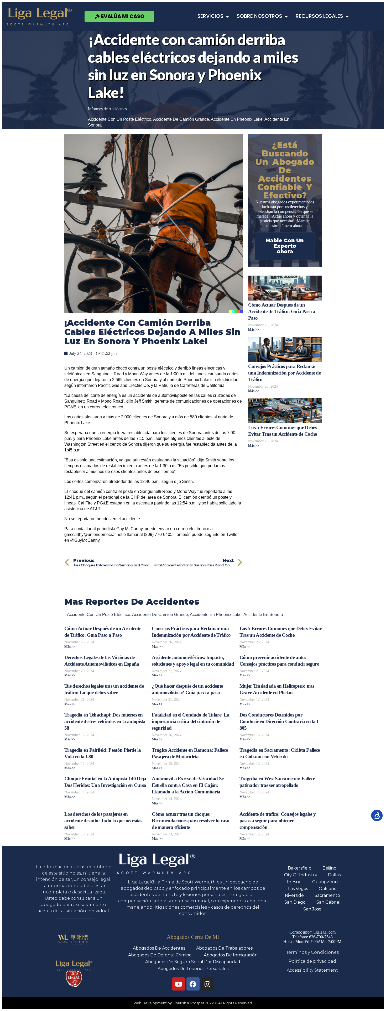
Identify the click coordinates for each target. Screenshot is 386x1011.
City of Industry (300, 874)
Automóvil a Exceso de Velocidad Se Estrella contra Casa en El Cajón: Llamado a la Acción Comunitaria (187, 785)
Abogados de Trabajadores (224, 948)
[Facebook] (193, 984)
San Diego (295, 902)
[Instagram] (207, 984)
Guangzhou (325, 881)
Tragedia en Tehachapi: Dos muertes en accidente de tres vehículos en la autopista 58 (104, 721)
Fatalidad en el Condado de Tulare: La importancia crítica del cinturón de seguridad (190, 721)
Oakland (328, 888)
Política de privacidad (312, 961)
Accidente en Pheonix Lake (237, 119)
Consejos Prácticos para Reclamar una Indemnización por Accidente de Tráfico (284, 373)
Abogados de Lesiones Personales (193, 968)
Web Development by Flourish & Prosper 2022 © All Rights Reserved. (193, 1003)
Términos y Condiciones (312, 952)
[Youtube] (178, 984)
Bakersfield (300, 868)
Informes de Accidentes (107, 109)
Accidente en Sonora (263, 614)
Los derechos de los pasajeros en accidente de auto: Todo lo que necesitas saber (103, 820)
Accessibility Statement (312, 970)
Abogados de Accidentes (159, 948)
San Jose (312, 909)
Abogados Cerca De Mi (193, 937)
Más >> (253, 329)
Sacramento (327, 895)
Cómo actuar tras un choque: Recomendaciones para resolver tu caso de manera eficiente (190, 820)
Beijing (329, 868)
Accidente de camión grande (181, 119)
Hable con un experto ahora (285, 246)
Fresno (294, 881)
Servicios (210, 16)
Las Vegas (298, 888)
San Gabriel (328, 902)
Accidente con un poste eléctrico (119, 119)
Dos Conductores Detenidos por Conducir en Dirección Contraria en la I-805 (279, 721)
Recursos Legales (319, 16)
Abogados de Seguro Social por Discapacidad (192, 961)
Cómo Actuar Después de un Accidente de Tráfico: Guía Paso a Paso (281, 311)
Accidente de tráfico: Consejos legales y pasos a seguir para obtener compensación (277, 820)
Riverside (294, 895)
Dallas (334, 874)
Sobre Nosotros (259, 16)
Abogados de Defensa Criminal (160, 954)
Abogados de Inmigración (231, 954)
